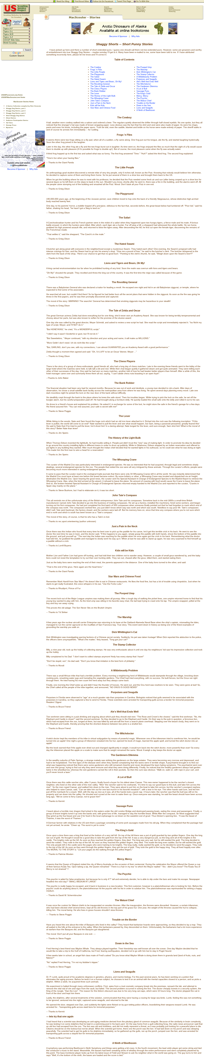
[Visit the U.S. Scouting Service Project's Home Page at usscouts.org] (17, 13)
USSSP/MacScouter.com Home (13, 97)
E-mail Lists (140, 8)
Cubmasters (108, 8)
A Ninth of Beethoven (145, 110)
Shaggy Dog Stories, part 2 (16, 111)
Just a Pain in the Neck (100, 103)
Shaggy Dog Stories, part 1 (16, 108)
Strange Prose (11, 125)
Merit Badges (140, 10)
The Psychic (141, 98)
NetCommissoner (174, 10)
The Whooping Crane (99, 98)
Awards (106, 7)
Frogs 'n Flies (96, 69)
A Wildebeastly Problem (146, 77)
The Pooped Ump (144, 67)
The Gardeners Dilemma (147, 86)
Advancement (44, 7)
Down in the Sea (143, 105)
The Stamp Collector (145, 74)
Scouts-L (43, 11)
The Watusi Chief (143, 101)
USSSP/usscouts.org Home (12, 95)
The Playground (97, 74)
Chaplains (43, 8)
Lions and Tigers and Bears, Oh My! (106, 81)
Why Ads (33, 169)
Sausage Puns (142, 91)
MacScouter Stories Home (23, 102)
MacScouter (108, 10)
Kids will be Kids (97, 105)
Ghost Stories (11, 118)
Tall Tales (9, 123)
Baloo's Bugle (141, 7)
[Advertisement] (22, 76)
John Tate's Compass (99, 101)
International (76, 10)
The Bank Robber (97, 91)
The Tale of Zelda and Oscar (102, 86)
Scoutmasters (76, 11)
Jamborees (43, 10)
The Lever (94, 93)
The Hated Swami (98, 79)
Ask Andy (75, 7)
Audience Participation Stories (17, 120)
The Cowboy (95, 67)
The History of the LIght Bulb (102, 96)
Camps (171, 7)
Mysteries (9, 127)
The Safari (94, 77)
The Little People (97, 72)
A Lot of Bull (141, 89)
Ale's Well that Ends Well (147, 81)
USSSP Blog (140, 11)
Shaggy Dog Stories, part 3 (16, 113)
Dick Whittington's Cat (146, 72)
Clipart (74, 8)
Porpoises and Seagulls (146, 79)
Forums (171, 8)
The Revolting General (100, 84)
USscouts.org (108, 11)
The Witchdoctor (143, 84)
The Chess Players (98, 89)
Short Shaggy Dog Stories (15, 115)
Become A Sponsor (16, 169)
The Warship (141, 69)
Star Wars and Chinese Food (102, 108)
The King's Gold (143, 93)
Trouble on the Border (145, 103)
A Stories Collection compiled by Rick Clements (23, 106)
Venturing (172, 11)
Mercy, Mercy (142, 96)
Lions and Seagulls (144, 108)
